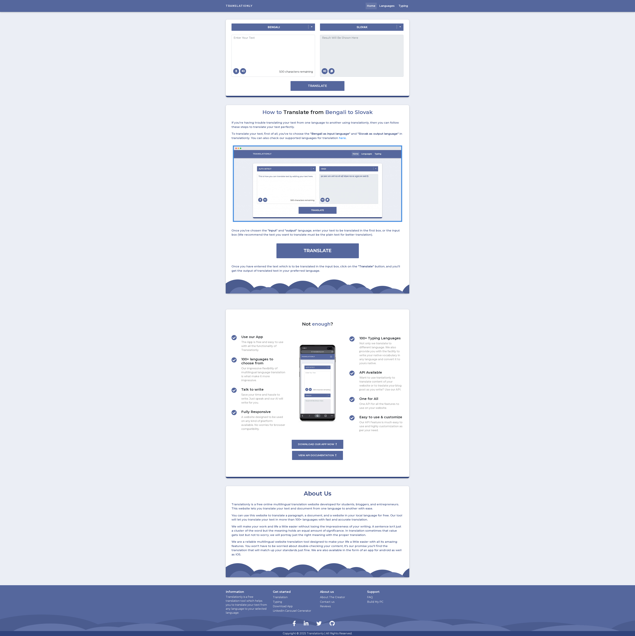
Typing (403, 5)
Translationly (239, 5)
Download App (283, 606)
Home (371, 5)
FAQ (370, 597)
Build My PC (375, 601)
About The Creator (332, 597)
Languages (387, 5)
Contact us (327, 601)
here (342, 138)
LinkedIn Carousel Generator (292, 610)
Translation (280, 597)
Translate (317, 86)
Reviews (325, 606)
